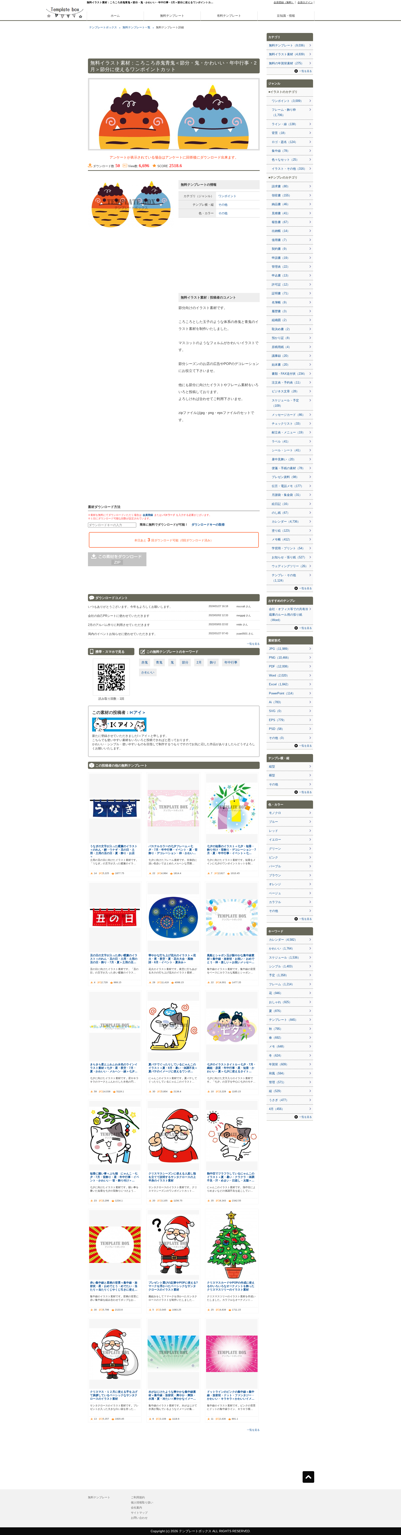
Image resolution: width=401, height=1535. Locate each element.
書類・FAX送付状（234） (289, 373)
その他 (222, 204)
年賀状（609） (279, 1064)
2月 (199, 662)
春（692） (276, 1037)
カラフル (275, 902)
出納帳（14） (281, 231)
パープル (275, 866)
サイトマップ (139, 1512)
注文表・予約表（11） (287, 382)
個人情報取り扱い (142, 1502)
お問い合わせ (139, 1517)
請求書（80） (281, 186)
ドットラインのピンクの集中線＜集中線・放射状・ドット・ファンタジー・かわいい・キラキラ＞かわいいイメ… (230, 1395)
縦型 (272, 766)
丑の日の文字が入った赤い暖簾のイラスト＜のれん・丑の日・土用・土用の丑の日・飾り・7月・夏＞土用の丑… (113, 959)
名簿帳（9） (280, 302)
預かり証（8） (281, 338)
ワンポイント (227, 196)
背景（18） (279, 133)
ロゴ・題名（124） (285, 142)
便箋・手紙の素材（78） (288, 468)
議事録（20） (281, 356)
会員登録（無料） (284, 2)
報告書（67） (281, 222)
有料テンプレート (229, 15)
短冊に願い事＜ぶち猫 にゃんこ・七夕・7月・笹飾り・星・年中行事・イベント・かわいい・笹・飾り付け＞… (114, 1177)
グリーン (275, 848)
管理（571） (277, 1082)
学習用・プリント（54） (288, 548)
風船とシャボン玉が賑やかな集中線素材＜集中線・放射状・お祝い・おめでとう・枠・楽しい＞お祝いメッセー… (230, 959)
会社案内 (136, 1507)
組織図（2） (280, 320)
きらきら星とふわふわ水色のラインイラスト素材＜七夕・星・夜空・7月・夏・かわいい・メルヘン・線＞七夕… (113, 1068)
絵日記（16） (281, 504)
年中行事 (230, 662)
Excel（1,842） (279, 684)
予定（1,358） (278, 975)
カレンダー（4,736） (286, 521)
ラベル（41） (281, 441)
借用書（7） (280, 240)
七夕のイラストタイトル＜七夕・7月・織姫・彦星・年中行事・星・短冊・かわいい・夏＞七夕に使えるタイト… (231, 1068)
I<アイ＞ (138, 712)
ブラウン (275, 875)
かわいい (147, 672)
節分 (185, 662)
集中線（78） (281, 151)
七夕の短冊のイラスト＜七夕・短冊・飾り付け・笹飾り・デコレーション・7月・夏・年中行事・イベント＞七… (231, 850)
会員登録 (148, 515)
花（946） (276, 993)
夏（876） (276, 1011)
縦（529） (276, 1091)
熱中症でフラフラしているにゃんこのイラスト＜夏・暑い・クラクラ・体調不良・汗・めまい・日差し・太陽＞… (230, 1177)
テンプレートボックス (103, 27)
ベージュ (275, 893)
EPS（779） (277, 720)
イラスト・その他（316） (289, 168)
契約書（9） (280, 248)
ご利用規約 (138, 1497)
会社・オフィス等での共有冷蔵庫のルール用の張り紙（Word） (288, 614)
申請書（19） (281, 258)
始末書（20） (281, 364)
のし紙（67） (281, 512)
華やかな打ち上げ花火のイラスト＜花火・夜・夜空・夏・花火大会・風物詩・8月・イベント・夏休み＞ (172, 959)
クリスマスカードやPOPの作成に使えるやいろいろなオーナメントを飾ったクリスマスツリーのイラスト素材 (231, 1286)
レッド (273, 831)
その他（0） (277, 738)
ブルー (273, 821)
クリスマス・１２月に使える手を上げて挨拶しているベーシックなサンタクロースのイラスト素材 (113, 1395)
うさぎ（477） (279, 1100)
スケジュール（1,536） (285, 957)
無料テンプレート (172, 15)
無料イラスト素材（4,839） (288, 54)
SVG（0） (276, 711)
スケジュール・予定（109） (285, 403)
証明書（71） (281, 293)
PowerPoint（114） (282, 693)
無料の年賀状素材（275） (286, 63)
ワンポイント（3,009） (287, 101)
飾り (213, 662)
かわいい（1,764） (281, 948)
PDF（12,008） (279, 666)
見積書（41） (281, 213)
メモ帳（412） (282, 539)
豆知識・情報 (286, 15)
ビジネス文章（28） (285, 391)
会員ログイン (305, 2)
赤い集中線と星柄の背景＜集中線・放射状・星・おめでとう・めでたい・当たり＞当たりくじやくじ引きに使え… (113, 1286)
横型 (272, 775)
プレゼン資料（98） (285, 477)
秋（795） (276, 1029)
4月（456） (277, 1109)
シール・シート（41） (287, 450)
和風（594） (277, 1073)
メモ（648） (277, 1046)
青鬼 (159, 662)
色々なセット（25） (285, 159)
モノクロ (275, 813)
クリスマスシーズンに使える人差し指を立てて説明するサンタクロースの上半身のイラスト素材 (172, 1177)
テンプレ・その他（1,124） (284, 577)
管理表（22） (281, 266)
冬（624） (276, 1055)
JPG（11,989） (279, 648)
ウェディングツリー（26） (290, 566)
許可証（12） (281, 284)
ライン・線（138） (285, 124)
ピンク (273, 857)
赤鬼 (144, 662)
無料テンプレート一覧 (136, 27)
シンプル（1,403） (281, 966)
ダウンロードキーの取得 (208, 524)
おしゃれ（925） (280, 1002)
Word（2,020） (279, 675)
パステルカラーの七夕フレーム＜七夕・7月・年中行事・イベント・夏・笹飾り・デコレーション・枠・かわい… (173, 850)
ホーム (115, 15)
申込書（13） (281, 275)
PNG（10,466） (280, 657)
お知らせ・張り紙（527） (289, 557)
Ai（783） (276, 702)
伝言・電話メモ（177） (288, 486)
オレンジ (275, 884)
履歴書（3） (280, 311)
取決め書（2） (281, 329)
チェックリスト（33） (287, 423)
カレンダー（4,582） (283, 939)
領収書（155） (282, 195)
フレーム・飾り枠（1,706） (284, 112)
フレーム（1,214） (281, 984)
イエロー (275, 839)
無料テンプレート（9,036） (288, 45)
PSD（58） (277, 729)
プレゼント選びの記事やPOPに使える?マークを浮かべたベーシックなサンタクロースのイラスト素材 (173, 1286)
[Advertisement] (64, 162)
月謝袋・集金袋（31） (287, 495)
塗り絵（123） (282, 530)
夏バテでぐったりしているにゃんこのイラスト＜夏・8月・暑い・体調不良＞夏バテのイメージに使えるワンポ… (173, 1068)
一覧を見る (253, 643)
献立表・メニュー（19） (288, 432)
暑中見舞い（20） (284, 459)
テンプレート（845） (283, 1019)
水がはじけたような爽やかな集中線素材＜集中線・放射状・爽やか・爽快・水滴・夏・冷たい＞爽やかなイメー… (172, 1395)
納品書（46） (281, 204)
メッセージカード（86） (288, 414)
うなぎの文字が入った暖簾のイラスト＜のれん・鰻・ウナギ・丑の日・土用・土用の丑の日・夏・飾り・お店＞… (113, 851)
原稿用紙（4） (281, 347)
